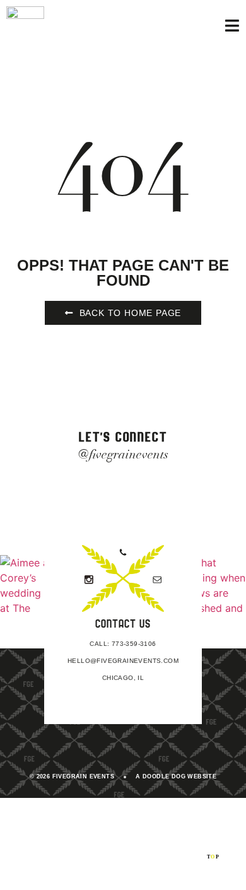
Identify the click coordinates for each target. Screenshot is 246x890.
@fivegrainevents (123, 454)
